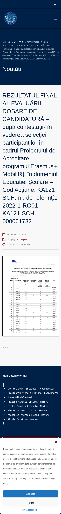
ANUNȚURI (22, 239)
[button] (56, 441)
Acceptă (30, 493)
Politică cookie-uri (29, 510)
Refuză (30, 502)
